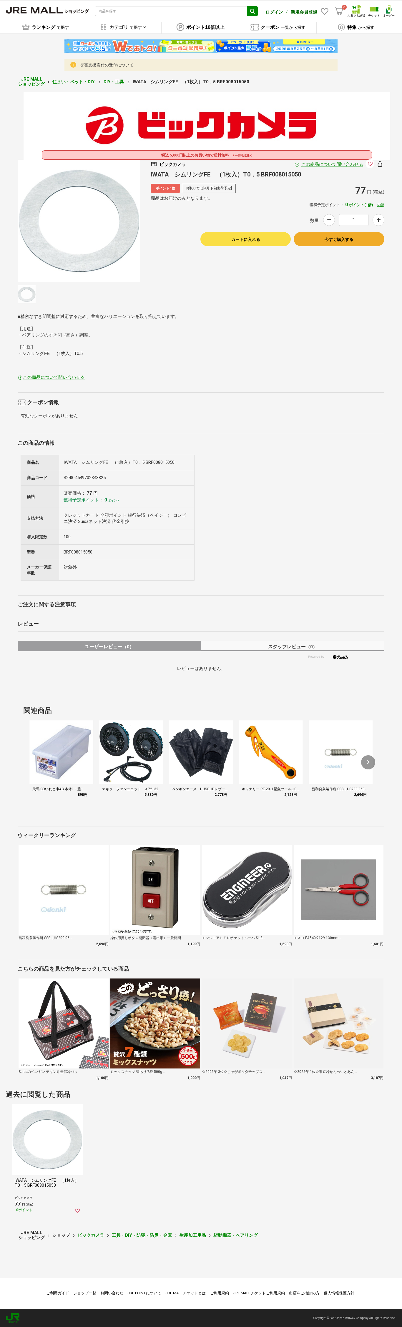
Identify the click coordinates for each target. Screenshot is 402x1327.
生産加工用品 (193, 1235)
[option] (79, 221)
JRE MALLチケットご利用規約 (259, 1293)
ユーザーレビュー (109, 646)
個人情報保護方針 (339, 1293)
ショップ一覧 (84, 1293)
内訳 (380, 205)
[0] (339, 11)
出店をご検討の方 (304, 1293)
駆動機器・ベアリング (236, 1235)
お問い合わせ (111, 1293)
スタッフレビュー (292, 646)
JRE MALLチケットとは (185, 1293)
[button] (368, 762)
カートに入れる (245, 239)
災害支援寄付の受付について (107, 65)
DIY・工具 (114, 81)
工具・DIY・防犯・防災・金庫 (142, 1235)
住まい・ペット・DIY (74, 81)
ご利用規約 (219, 1293)
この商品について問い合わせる (332, 164)
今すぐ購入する (339, 239)
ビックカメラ (91, 1235)
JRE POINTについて (144, 1293)
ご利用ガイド (57, 1293)
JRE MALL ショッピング (31, 81)
